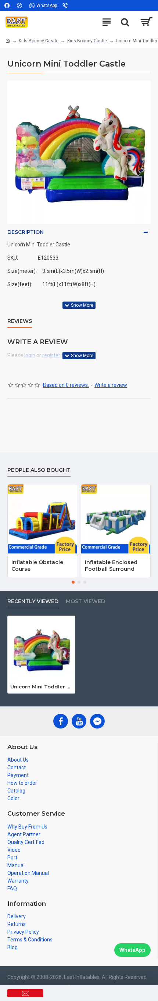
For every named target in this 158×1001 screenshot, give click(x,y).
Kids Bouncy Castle (38, 40)
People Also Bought (39, 470)
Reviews (19, 321)
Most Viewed (85, 601)
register (51, 355)
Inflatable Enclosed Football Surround (111, 565)
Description (25, 232)
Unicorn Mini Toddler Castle (41, 687)
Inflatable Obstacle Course (37, 565)
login (29, 355)
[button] (73, 582)
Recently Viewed (32, 601)
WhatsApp (132, 950)
